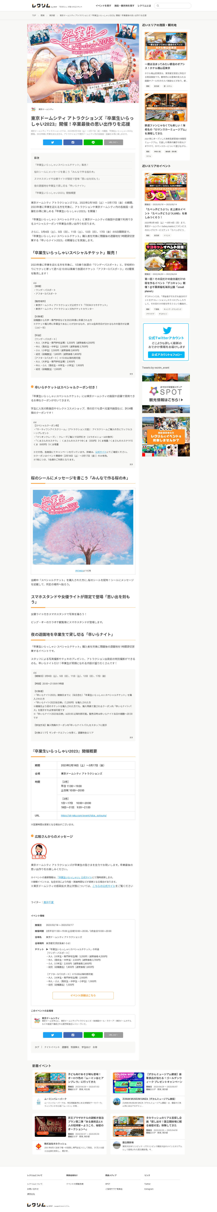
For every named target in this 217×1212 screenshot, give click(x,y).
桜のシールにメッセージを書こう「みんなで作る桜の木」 (65, 172)
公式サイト (100, 452)
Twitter (147, 1184)
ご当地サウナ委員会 (113, 1189)
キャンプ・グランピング (172, 309)
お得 (95, 1047)
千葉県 (156, 309)
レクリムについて (34, 1184)
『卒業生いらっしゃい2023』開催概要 (55, 193)
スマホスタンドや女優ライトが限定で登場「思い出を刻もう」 (67, 178)
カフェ (148, 156)
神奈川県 (157, 151)
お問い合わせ (33, 1189)
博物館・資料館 (170, 151)
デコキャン (163, 314)
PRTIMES (79, 571)
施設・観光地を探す (124, 5)
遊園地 (65, 1047)
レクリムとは (144, 5)
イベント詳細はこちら (83, 995)
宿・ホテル (168, 86)
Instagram (148, 1189)
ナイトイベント (52, 1047)
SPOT (107, 1184)
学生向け (86, 1047)
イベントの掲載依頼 (74, 1184)
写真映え (75, 1047)
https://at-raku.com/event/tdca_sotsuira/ (84, 815)
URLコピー (113, 142)
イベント (167, 235)
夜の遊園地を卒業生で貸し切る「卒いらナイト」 (60, 185)
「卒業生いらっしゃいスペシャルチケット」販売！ (61, 165)
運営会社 (31, 1194)
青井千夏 (49, 902)
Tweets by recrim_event (155, 367)
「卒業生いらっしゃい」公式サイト (75, 877)
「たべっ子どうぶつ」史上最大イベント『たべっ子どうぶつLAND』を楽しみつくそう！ (166, 213)
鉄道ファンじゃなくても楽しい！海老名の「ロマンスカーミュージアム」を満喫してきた (165, 129)
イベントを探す (103, 5)
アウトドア (150, 314)
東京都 (156, 86)
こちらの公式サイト (103, 886)
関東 (147, 86)
